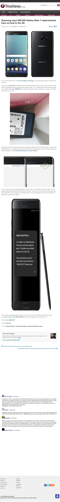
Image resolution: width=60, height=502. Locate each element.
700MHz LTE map (12, 12)
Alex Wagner (15, 26)
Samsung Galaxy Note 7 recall (35, 326)
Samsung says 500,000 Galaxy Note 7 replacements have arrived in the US (28, 21)
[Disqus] (29, 413)
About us (2, 480)
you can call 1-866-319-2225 (16, 317)
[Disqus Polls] (29, 372)
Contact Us (3, 486)
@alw (20, 337)
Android (8, 326)
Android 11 (27, 15)
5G (10, 15)
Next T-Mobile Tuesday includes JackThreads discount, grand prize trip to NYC (37, 348)
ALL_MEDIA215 (16, 89)
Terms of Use (3, 482)
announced (12, 85)
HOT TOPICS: (4, 15)
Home (3, 12)
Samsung (8, 323)
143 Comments (22, 26)
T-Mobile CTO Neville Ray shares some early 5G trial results (16, 346)
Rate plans (18, 487)
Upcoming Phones (25, 12)
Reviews (18, 480)
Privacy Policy (3, 484)
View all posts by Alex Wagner (11, 340)
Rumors (18, 482)
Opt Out (2, 488)
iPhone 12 (18, 15)
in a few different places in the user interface (25, 150)
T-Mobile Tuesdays (39, 15)
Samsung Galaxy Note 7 (21, 326)
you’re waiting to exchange (26, 80)
